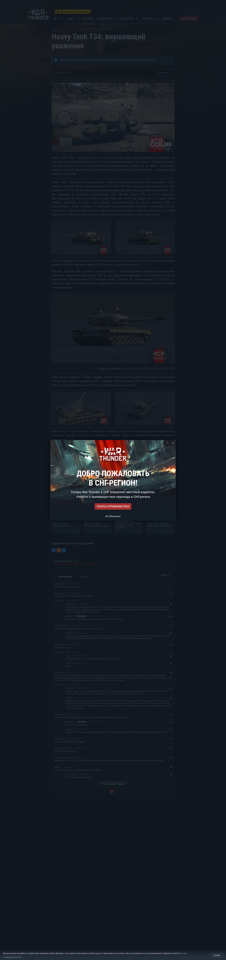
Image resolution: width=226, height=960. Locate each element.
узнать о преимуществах (113, 506)
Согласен (217, 955)
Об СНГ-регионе (113, 516)
